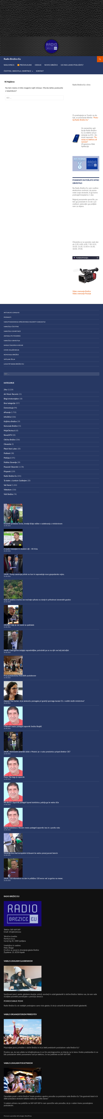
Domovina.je (8, 408)
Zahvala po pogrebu (12, 336)
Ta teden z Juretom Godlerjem (15, 481)
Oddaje (38, 65)
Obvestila (7, 444)
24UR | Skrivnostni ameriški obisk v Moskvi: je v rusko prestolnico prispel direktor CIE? (37, 752)
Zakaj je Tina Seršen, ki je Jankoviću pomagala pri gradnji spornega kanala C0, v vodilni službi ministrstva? (44, 701)
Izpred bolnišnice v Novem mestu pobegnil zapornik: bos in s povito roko (32, 828)
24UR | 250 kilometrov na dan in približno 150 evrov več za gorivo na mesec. (33, 878)
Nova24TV (8, 435)
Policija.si (7, 458)
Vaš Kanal (7, 485)
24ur (5, 390)
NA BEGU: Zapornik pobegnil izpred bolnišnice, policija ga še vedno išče (31, 803)
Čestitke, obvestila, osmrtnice (17, 71)
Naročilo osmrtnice (12, 331)
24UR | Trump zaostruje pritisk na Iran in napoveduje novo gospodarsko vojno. (34, 574)
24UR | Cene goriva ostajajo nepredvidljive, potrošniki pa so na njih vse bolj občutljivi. (36, 650)
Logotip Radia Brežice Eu (14, 364)
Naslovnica (9, 65)
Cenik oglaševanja (11, 350)
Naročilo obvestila (12, 340)
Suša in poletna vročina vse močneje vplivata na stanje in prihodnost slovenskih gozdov (37, 600)
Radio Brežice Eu (12, 59)
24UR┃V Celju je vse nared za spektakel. (19, 625)
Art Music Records (11, 394)
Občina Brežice (9, 440)
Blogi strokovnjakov (11, 399)
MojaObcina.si (9, 431)
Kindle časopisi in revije (13, 345)
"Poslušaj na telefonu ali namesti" (89, 140)
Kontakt (40, 71)
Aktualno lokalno (11, 312)
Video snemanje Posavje (81, 294)
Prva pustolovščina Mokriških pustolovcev (20, 676)
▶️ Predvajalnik (24, 65)
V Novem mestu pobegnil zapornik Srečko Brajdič (23, 726)
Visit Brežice (8, 494)
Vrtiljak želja (9, 359)
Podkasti (7, 317)
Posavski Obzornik (11, 467)
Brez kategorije (9, 403)
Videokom (8, 490)
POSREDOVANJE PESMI (13, 1001)
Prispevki (7, 472)
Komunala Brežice (11, 354)
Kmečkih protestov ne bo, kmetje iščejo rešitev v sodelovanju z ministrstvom (33, 524)
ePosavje (7, 412)
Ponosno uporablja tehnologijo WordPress (18, 1116)
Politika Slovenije (10, 462)
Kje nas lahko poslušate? (72, 65)
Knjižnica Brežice (10, 421)
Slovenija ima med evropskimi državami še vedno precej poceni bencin (31, 853)
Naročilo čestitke (11, 326)
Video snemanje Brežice (81, 291)
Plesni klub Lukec (10, 449)
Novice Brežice (51, 65)
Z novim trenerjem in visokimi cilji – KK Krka (21, 549)
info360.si (7, 417)
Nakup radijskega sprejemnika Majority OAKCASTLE (24, 322)
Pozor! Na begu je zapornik (14, 777)
